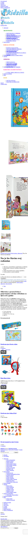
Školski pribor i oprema (11, 479)
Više (2, 526)
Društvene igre (9, 473)
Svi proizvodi (4, 1)
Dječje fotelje (9, 498)
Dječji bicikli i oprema (11, 465)
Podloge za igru (9, 491)
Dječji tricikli (9, 466)
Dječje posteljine (10, 487)
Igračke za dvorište (10, 467)
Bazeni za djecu (9, 461)
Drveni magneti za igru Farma (10, 442)
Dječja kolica (9, 485)
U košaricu (3, 278)
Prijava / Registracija (8, 510)
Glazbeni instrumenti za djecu (13, 474)
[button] (3, 348)
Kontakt (2, 3)
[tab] (15, 286)
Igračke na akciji (4, 6)
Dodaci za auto (9, 488)
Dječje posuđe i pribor (11, 492)
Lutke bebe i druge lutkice (12, 495)
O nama (2, 2)
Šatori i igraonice (10, 470)
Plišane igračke (9, 476)
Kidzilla (2, 253)
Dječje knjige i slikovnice (17, 253)
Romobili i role (9, 469)
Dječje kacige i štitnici (11, 463)
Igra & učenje (7, 253)
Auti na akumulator (10, 460)
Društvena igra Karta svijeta (9, 344)
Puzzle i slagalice (10, 478)
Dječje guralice (9, 462)
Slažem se (5, 526)
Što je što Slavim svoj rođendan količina (11, 277)
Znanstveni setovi (10, 480)
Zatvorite (3, 451)
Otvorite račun (4, 518)
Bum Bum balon (5, 378)
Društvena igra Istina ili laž (9, 413)
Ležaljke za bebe (10, 489)
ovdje (25, 281)
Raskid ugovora (4, 449)
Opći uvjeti (3, 5)
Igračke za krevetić (10, 500)
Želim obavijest (15, 533)
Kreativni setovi (9, 475)
